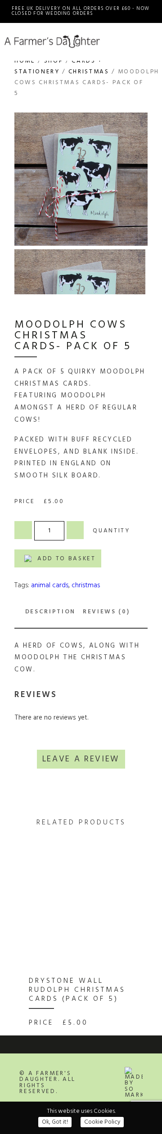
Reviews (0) (106, 611)
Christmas (88, 71)
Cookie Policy (102, 1122)
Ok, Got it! (55, 1122)
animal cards (49, 585)
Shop (53, 61)
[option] (79, 944)
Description (50, 611)
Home (25, 61)
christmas (86, 585)
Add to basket (66, 558)
